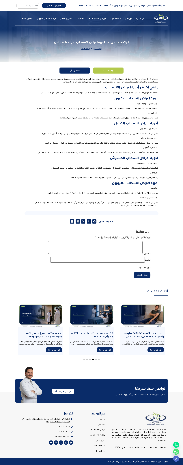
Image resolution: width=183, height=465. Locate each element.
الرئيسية (140, 18)
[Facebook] (71, 442)
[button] (94, 221)
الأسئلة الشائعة (100, 446)
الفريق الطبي (66, 18)
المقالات (80, 18)
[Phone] (176, 445)
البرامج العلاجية (99, 18)
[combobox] (27, 6)
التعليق (146, 254)
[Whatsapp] (176, 452)
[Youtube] (51, 442)
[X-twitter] (61, 442)
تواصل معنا (27, 18)
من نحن (128, 18)
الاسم (147, 260)
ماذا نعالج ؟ (115, 18)
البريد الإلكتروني (144, 267)
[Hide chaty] (176, 459)
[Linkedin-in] (56, 442)
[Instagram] (66, 442)
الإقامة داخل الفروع (46, 18)
